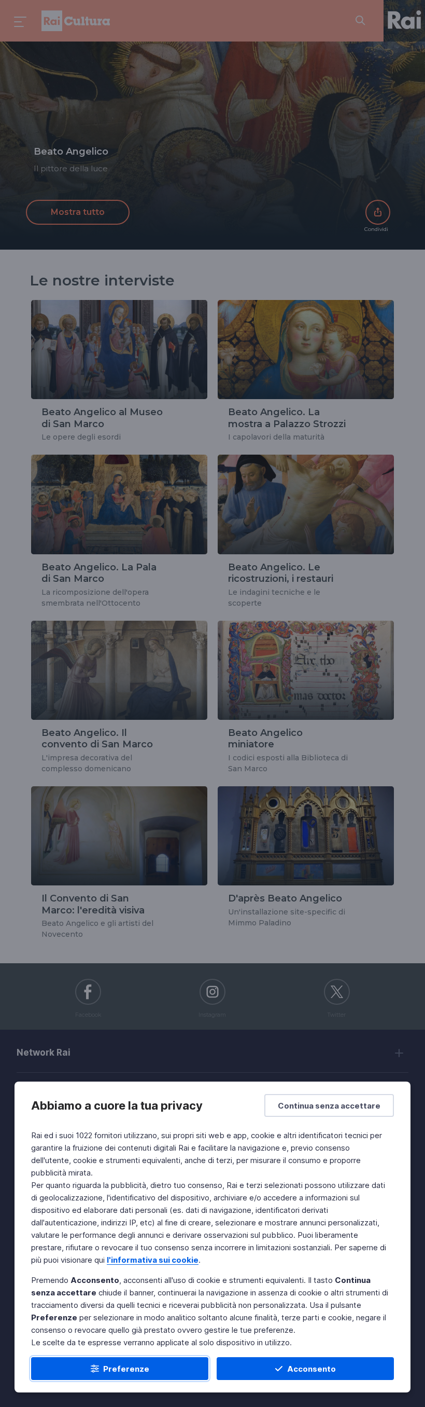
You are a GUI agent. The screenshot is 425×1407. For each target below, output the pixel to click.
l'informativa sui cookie (153, 1260)
